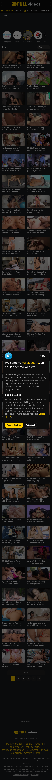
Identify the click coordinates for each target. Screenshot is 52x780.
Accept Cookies (14, 425)
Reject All (30, 425)
